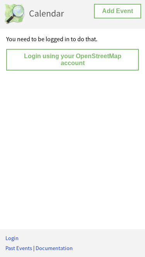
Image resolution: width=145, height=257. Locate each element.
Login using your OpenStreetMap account (72, 59)
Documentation (54, 248)
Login (12, 238)
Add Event (117, 11)
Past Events (18, 248)
